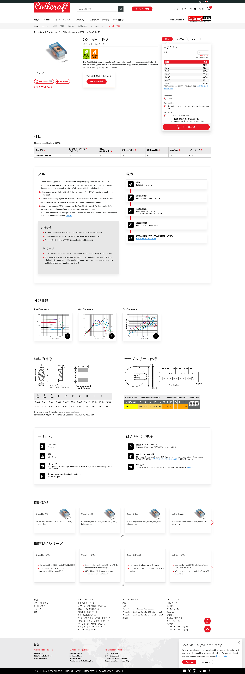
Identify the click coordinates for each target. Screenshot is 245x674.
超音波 (125, 618)
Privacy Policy (222, 656)
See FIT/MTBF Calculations (146, 239)
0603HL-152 (94, 32)
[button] (212, 523)
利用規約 (170, 624)
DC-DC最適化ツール (86, 603)
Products (38, 32)
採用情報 (105, 20)
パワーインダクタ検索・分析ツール (92, 606)
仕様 (55, 26)
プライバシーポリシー (175, 621)
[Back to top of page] (207, 629)
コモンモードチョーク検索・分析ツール (94, 621)
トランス (37, 609)
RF (46, 32)
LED (124, 606)
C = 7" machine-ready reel (178, 115)
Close (239, 642)
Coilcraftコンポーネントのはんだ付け (165, 459)
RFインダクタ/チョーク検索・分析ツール (94, 618)
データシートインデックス (183, 9)
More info (190, 468)
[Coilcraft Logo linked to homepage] (52, 7)
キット (194, 39)
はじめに (46, 26)
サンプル (180, 39)
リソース (40, 73)
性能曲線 (71, 26)
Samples (170, 612)
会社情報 (170, 615)
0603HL (81, 32)
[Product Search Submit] (121, 9)
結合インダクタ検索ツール (88, 609)
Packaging (168, 112)
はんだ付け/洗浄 (113, 26)
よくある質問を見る (174, 618)
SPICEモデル (44, 87)
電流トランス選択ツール (87, 612)
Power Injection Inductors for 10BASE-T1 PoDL (142, 612)
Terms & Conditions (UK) (177, 627)
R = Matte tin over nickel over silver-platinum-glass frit (188, 107)
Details (69, 215)
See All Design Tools (87, 630)
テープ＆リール (97, 26)
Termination (169, 103)
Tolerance (168, 96)
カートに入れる (188, 127)
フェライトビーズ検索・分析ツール (92, 624)
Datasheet (43, 81)
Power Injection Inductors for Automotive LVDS (142, 615)
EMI (36, 612)
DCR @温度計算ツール (87, 615)
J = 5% (170, 99)
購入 (167, 39)
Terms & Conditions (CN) (177, 630)
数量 (165, 52)
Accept (189, 662)
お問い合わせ (118, 20)
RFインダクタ (39, 606)
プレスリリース (173, 609)
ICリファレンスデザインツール (90, 627)
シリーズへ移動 (96, 81)
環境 (62, 26)
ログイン (201, 9)
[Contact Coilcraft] (207, 621)
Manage (206, 662)
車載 (124, 603)
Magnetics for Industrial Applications (138, 609)
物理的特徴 (82, 26)
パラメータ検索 (143, 9)
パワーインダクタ (41, 603)
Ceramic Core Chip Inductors (63, 32)
